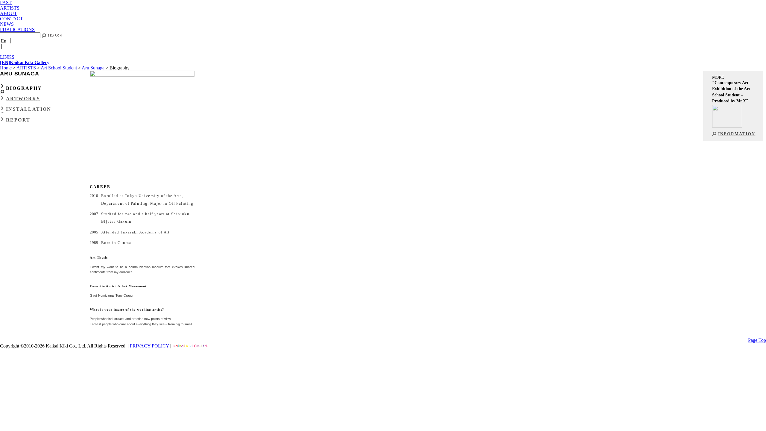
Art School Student (59, 67)
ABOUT (8, 13)
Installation (28, 109)
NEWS (7, 24)
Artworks (23, 98)
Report (18, 119)
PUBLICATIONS (17, 29)
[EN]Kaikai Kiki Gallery (24, 62)
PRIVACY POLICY (149, 345)
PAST (6, 2)
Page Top (757, 340)
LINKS (7, 57)
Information (736, 134)
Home (6, 67)
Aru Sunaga (93, 67)
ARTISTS (9, 7)
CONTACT (11, 18)
